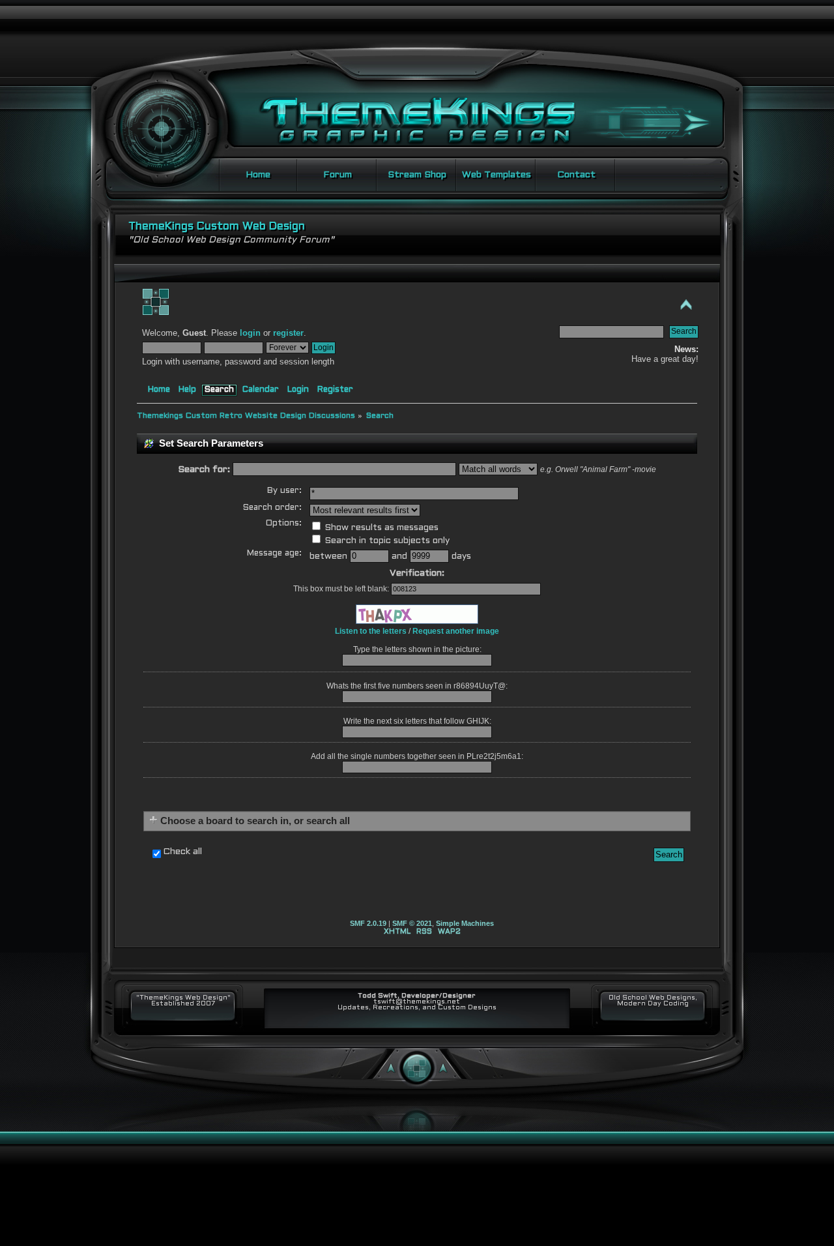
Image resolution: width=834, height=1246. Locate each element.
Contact (576, 175)
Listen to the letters (371, 631)
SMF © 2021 (412, 923)
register (288, 333)
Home (258, 175)
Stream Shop (417, 175)
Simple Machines (465, 923)
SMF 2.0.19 (368, 923)
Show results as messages (381, 528)
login (250, 333)
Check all (182, 852)
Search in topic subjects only (386, 541)
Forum (337, 175)
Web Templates (496, 175)
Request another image (455, 631)
